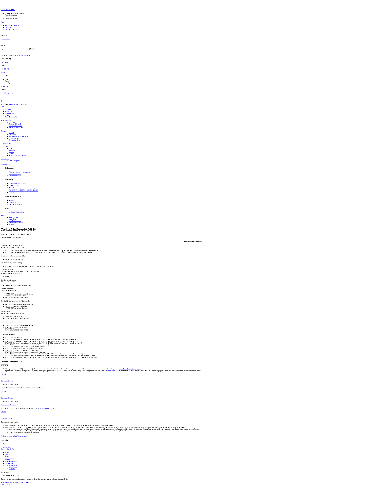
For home (8, 110)
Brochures (12, 200)
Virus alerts (12, 219)
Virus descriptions (14, 161)
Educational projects (15, 204)
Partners (7, 460)
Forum (3, 72)
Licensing (12, 150)
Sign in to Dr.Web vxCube (17, 155)
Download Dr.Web (11, 19)
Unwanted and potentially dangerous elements (23, 191)
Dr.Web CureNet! (14, 140)
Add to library (6, 39)
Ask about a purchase (11, 29)
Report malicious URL (16, 127)
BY (24, 104)
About (11, 148)
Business (7, 454)
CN (5, 104)
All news (12, 224)
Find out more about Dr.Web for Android (14, 436)
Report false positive (15, 126)
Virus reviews (13, 217)
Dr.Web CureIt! (14, 138)
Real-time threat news (16, 222)
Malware (11, 187)
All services (12, 122)
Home (7, 452)
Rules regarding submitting (21, 55)
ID (26, 104)
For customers (9, 458)
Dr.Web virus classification (17, 183)
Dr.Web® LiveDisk (111, 371)
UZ (21, 104)
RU (2, 104)
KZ (18, 104)
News (7, 115)
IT (14, 104)
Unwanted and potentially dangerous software (23, 189)
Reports (11, 152)
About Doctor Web (11, 117)
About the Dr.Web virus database (19, 172)
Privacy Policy (5, 484)
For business (9, 111)
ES (10, 104)
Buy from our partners (12, 25)
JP (16, 104)
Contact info (9, 463)
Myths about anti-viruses (16, 212)
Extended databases (15, 174)
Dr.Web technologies (15, 176)
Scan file (11, 133)
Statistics (11, 153)
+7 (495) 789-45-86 (7, 69)
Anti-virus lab (9, 113)
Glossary (11, 192)
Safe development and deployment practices (15, 482)
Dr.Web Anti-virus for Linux (47, 408)
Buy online (8, 27)
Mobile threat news (15, 221)
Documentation (10, 17)
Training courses (14, 202)
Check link (12, 134)
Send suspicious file (15, 124)
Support (7, 456)
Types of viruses (14, 185)
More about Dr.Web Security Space (130, 369)
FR (12, 104)
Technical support (11, 15)
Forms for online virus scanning (19, 136)
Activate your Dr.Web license (14, 13)
